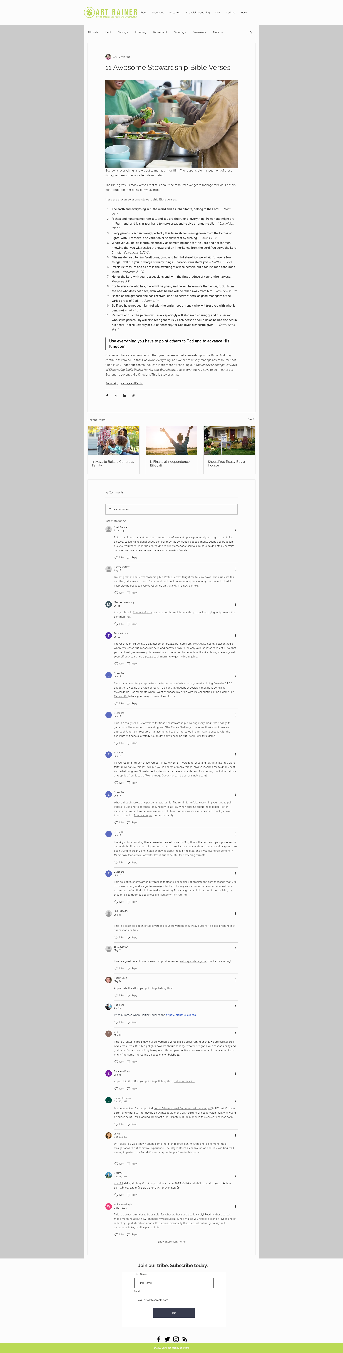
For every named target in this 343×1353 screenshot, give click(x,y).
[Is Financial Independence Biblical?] (171, 440)
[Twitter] (167, 1339)
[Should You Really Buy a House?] (229, 440)
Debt (108, 32)
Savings (123, 32)
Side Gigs (180, 32)
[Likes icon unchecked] (116, 557)
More (216, 32)
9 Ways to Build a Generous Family (113, 463)
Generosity (199, 32)
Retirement (160, 32)
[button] (251, 32)
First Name (141, 1274)
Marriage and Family (132, 383)
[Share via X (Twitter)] (116, 395)
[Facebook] (158, 1339)
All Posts (93, 32)
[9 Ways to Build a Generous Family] (113, 440)
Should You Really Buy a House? (226, 463)
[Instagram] (176, 1339)
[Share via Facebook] (107, 395)
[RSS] (184, 1339)
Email (137, 1291)
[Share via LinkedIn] (124, 395)
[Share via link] (133, 395)
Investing (140, 32)
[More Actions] (235, 529)
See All (251, 419)
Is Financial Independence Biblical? (170, 463)
